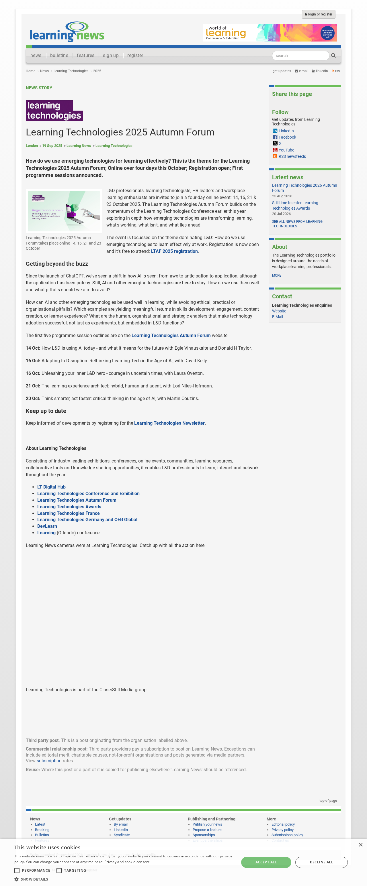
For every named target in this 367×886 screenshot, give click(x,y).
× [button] (360, 845)
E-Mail (277, 316)
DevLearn (47, 526)
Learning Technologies (71, 71)
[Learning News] (67, 31)
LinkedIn (321, 71)
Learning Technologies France (68, 513)
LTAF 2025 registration (174, 251)
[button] (123, 879)
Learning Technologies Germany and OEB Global (87, 519)
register (135, 55)
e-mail (303, 71)
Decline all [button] (321, 862)
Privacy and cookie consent (127, 861)
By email (121, 824)
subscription (49, 760)
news (36, 55)
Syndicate (122, 835)
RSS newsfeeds (292, 156)
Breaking (42, 830)
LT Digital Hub (51, 487)
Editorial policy (283, 824)
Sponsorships (204, 835)
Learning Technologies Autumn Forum (171, 335)
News (44, 71)
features (85, 55)
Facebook (287, 137)
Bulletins (42, 835)
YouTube (286, 150)
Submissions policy (287, 835)
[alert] (183, 862)
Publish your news (207, 824)
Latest (40, 824)
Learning (46, 532)
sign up (111, 55)
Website (279, 311)
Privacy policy (283, 830)
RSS (337, 71)
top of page (328, 801)
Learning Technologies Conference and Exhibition (88, 493)
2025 (97, 71)
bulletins (59, 55)
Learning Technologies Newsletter (169, 423)
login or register (319, 14)
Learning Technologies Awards (69, 506)
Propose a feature (207, 830)
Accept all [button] (266, 862)
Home (30, 71)
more (276, 275)
